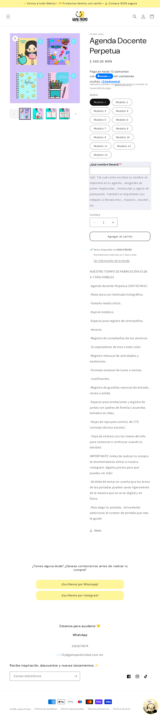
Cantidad (95, 214)
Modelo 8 (122, 128)
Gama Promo (24, 709)
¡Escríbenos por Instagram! (80, 595)
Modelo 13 (101, 155)
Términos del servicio (98, 708)
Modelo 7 (100, 128)
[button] (8, 16)
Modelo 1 (100, 102)
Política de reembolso (46, 708)
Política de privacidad (72, 708)
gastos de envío (123, 84)
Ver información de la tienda (112, 260)
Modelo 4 (122, 111)
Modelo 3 (100, 111)
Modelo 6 (122, 119)
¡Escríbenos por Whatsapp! (80, 584)
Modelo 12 (124, 146)
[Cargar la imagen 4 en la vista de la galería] (64, 114)
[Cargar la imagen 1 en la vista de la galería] (25, 114)
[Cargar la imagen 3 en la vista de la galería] (51, 114)
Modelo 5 (100, 119)
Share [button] (97, 530)
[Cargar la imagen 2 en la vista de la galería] (38, 114)
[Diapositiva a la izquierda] (14, 114)
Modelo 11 (100, 146)
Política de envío (121, 708)
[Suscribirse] (75, 676)
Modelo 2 (122, 102)
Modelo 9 (100, 137)
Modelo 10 (123, 137)
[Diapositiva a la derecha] (75, 114)
